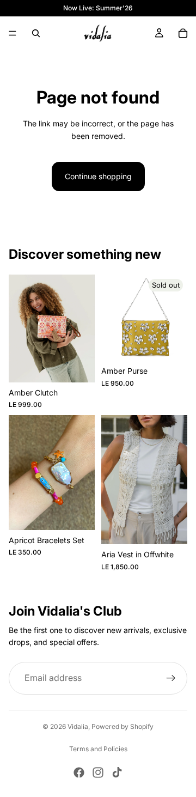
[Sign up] (171, 678)
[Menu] (12, 33)
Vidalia (78, 726)
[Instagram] (98, 772)
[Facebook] (78, 772)
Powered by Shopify (122, 726)
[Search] (36, 33)
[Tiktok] (117, 772)
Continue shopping (98, 176)
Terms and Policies (98, 749)
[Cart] (183, 33)
